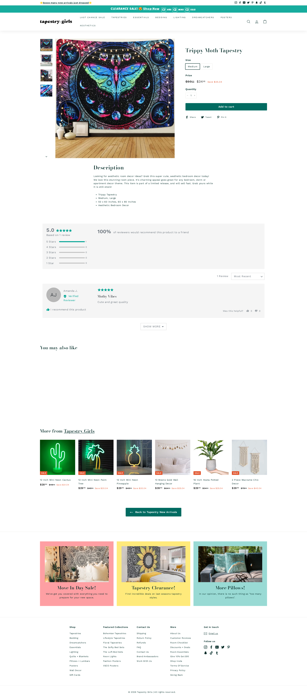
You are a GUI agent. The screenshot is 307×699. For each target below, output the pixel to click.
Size (188, 60)
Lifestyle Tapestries (114, 638)
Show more (152, 326)
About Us (175, 633)
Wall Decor (76, 670)
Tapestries (119, 17)
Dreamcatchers (203, 17)
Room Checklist (179, 642)
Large (206, 66)
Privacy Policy (177, 670)
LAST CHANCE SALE (92, 17)
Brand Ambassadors (147, 656)
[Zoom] (115, 98)
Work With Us (144, 661)
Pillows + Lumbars (80, 661)
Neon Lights (110, 656)
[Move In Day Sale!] (77, 564)
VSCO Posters (110, 665)
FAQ (139, 647)
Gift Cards (75, 675)
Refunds (141, 642)
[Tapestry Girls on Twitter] (222, 647)
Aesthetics (88, 25)
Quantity (190, 89)
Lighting (179, 17)
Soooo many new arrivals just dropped (66, 2)
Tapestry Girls (79, 431)
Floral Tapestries (112, 642)
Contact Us (143, 652)
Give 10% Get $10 (179, 656)
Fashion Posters (112, 661)
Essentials (141, 17)
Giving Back (176, 675)
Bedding (161, 17)
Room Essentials (179, 652)
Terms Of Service (179, 665)
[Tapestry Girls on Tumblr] (217, 653)
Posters (226, 17)
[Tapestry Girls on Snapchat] (205, 653)
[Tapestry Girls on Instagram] (205, 647)
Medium (192, 66)
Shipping (141, 633)
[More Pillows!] (230, 564)
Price (188, 75)
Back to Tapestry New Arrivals (155, 512)
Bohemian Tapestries (114, 633)
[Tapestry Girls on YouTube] (217, 647)
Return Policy (144, 638)
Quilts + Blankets (79, 656)
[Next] (46, 155)
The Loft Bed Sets (113, 652)
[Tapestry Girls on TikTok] (211, 653)
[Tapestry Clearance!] (153, 564)
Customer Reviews (180, 638)
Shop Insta (176, 661)
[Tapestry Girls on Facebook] (211, 647)
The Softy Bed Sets (113, 647)
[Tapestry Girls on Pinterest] (228, 647)
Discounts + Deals (180, 647)
